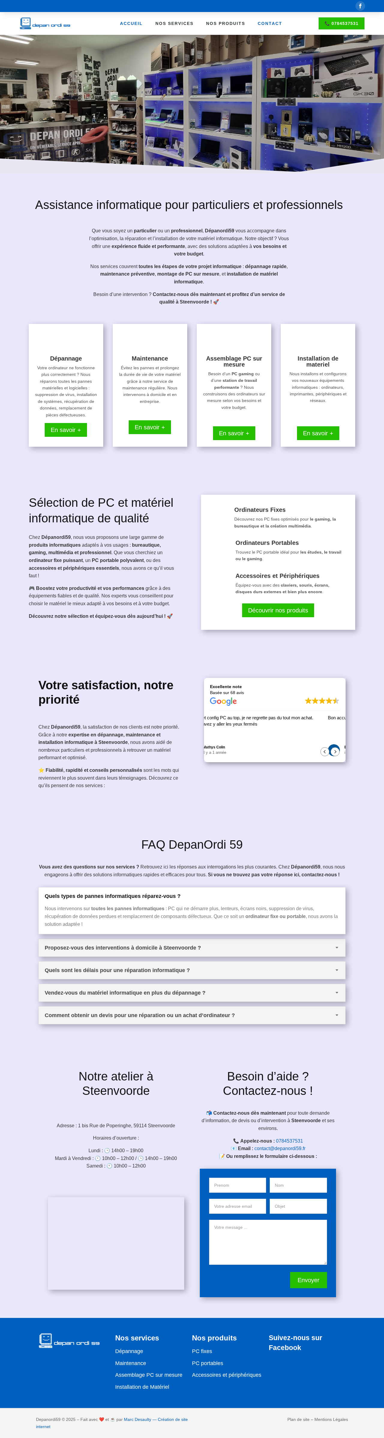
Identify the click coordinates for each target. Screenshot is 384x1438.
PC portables (207, 1363)
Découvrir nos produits (278, 610)
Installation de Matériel (142, 1387)
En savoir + (66, 430)
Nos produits (225, 23)
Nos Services (174, 23)
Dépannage (129, 1351)
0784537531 (289, 1140)
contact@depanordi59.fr (279, 1148)
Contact (270, 23)
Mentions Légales (331, 1419)
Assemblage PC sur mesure (148, 1375)
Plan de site (298, 1419)
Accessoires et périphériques (226, 1375)
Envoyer (309, 1280)
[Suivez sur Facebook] (360, 6)
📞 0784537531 (341, 23)
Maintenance (130, 1363)
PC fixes (202, 1351)
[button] (335, 751)
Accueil (131, 23)
